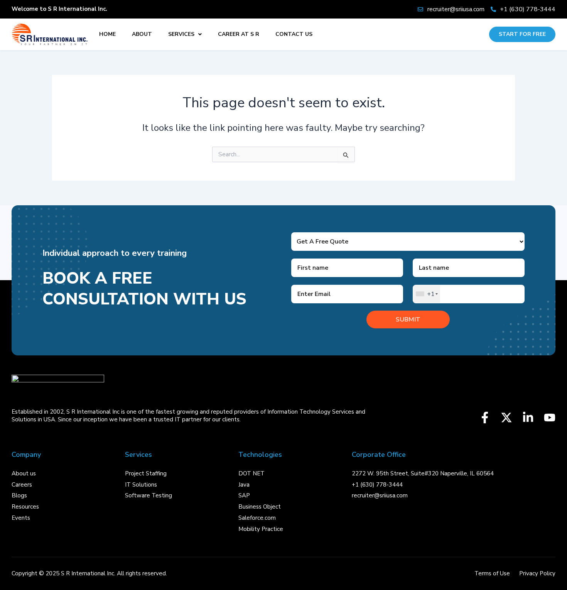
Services (181, 34)
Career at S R (238, 34)
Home (107, 34)
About (142, 34)
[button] (185, 34)
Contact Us (293, 34)
